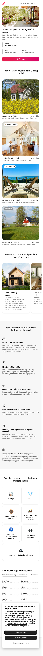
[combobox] (21, 46)
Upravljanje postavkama (21, 643)
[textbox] (11, 53)
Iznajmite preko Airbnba (29, 3)
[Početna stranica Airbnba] (3, 3)
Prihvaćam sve (21, 632)
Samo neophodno (21, 638)
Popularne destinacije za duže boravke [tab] (15, 575)
